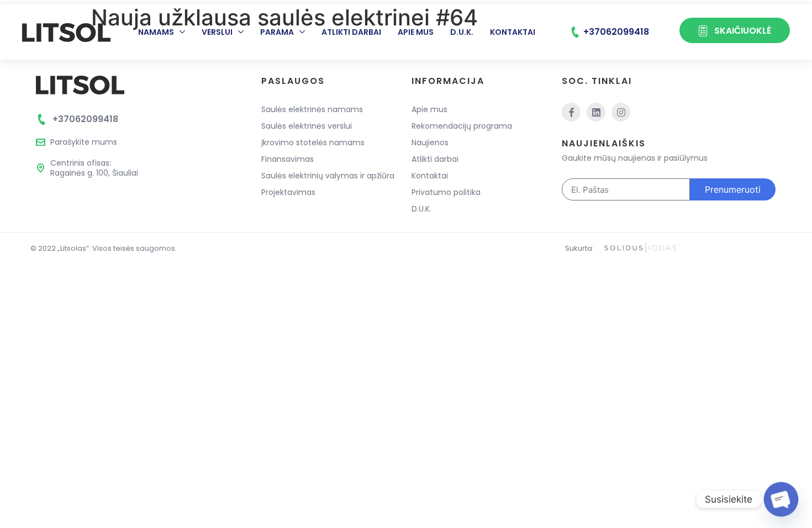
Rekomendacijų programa (462, 125)
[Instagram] (620, 112)
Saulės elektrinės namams (312, 109)
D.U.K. (461, 32)
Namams (156, 32)
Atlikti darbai (351, 32)
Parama (277, 32)
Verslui (217, 32)
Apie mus (416, 32)
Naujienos (430, 142)
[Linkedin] (596, 112)
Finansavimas (287, 159)
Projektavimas (288, 192)
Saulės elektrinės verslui (306, 125)
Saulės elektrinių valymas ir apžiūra (327, 175)
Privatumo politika (446, 192)
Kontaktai (512, 32)
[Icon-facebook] (571, 112)
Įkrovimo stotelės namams (313, 142)
